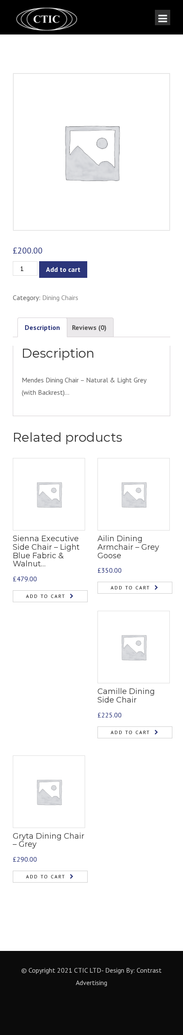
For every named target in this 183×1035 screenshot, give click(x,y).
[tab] (42, 328)
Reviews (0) (89, 327)
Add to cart (63, 269)
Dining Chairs (60, 297)
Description (42, 327)
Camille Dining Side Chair (126, 696)
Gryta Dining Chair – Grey (48, 840)
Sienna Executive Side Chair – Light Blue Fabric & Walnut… (46, 551)
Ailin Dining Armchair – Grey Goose (128, 547)
